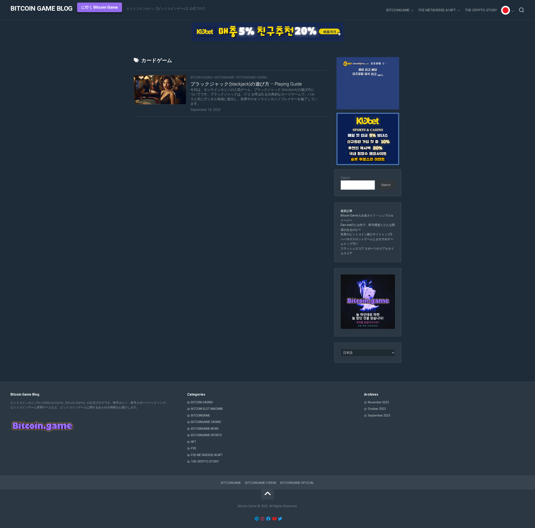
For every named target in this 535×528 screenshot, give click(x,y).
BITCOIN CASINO (201, 77)
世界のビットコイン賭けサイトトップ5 (366, 234)
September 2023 (379, 415)
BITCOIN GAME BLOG (41, 8)
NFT (193, 441)
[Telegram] (257, 519)
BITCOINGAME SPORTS (206, 435)
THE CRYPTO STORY (481, 10)
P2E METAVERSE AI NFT (437, 10)
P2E (193, 448)
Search (345, 177)
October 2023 (377, 408)
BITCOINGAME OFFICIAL (297, 483)
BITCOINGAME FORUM (260, 483)
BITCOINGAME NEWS (205, 428)
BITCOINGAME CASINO (252, 77)
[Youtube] (274, 519)
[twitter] (280, 519)
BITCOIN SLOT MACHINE (207, 408)
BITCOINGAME (397, 10)
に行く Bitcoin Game (99, 7)
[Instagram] (262, 519)
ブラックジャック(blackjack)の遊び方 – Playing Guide (246, 84)
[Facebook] (268, 519)
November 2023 (378, 402)
